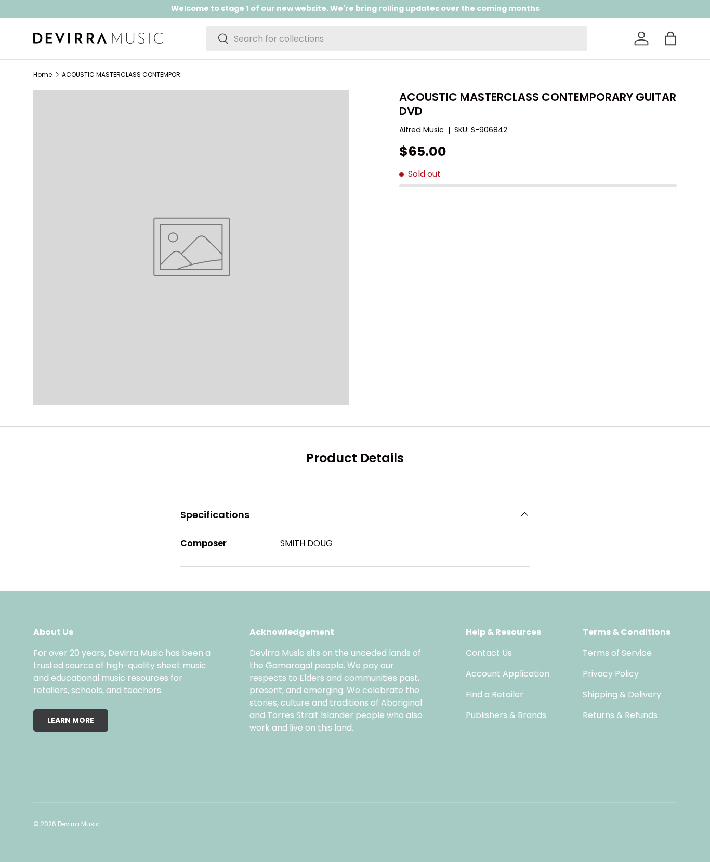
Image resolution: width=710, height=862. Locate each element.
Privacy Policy (611, 674)
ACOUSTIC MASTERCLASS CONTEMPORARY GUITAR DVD (124, 75)
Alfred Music (421, 130)
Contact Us (489, 653)
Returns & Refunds (620, 715)
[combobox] (396, 38)
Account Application (507, 674)
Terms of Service (617, 653)
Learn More (70, 720)
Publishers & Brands (506, 715)
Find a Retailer (494, 694)
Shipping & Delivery (622, 694)
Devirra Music (79, 823)
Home (42, 75)
